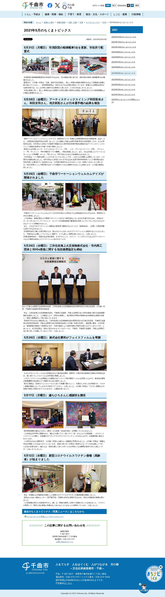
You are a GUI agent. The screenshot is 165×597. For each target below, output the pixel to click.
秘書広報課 (61, 22)
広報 (81, 22)
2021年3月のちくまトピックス (123, 84)
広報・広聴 (72, 22)
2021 (104, 22)
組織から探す (49, 22)
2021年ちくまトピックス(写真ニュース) (125, 100)
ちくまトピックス (93, 22)
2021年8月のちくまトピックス (123, 57)
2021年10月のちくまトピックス (123, 47)
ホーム (38, 22)
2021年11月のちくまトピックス (123, 42)
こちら (69, 583)
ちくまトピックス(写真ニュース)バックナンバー (45, 516)
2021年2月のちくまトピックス (123, 89)
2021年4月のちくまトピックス (123, 79)
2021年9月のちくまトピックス (123, 52)
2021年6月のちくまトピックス (123, 67)
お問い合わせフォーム (64, 542)
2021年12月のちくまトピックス (123, 37)
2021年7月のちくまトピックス (123, 62)
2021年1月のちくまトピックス (123, 94)
